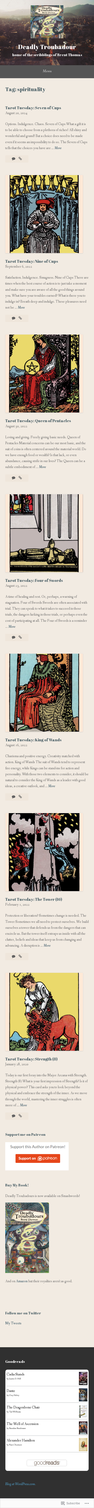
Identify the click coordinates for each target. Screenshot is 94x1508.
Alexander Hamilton (21, 1440)
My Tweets (13, 1323)
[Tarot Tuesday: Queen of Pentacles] (20, 478)
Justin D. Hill (15, 1378)
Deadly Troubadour (47, 47)
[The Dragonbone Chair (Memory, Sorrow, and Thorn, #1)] (83, 1416)
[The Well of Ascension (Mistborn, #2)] (83, 1434)
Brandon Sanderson (17, 1428)
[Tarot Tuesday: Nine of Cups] (20, 318)
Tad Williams (15, 1411)
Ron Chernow (15, 1444)
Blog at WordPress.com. (20, 1484)
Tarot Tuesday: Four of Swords (34, 580)
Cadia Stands (15, 1374)
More (57, 148)
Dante (11, 1391)
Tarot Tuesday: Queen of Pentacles (38, 420)
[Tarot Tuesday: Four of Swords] (20, 637)
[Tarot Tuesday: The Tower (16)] (20, 956)
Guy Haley (14, 1395)
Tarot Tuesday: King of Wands (33, 739)
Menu (47, 71)
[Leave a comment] (13, 159)
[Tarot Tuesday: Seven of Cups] (20, 159)
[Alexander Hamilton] (83, 1450)
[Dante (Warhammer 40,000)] (83, 1400)
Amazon (22, 1281)
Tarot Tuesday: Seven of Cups (33, 107)
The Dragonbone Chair (23, 1407)
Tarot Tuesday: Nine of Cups (31, 261)
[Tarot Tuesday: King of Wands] (20, 797)
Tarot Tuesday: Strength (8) (31, 1059)
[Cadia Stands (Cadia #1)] (83, 1384)
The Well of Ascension (22, 1424)
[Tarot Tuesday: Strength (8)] (20, 1116)
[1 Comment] (13, 478)
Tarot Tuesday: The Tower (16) (33, 899)
